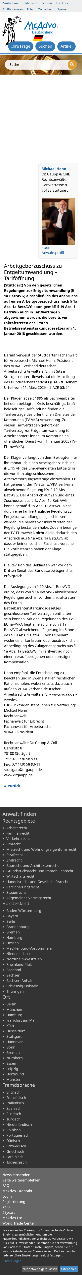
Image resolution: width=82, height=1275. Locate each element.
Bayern (12, 916)
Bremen (13, 932)
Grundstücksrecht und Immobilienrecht (39, 870)
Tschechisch (16, 1162)
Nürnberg (14, 1057)
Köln (10, 1025)
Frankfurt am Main (22, 1020)
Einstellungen (12, 1261)
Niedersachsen (18, 953)
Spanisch (13, 1108)
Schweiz (47, 3)
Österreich (30, 3)
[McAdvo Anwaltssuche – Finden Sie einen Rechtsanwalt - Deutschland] (41, 25)
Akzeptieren (69, 1269)
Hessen (12, 942)
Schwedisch (16, 1146)
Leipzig (12, 1068)
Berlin (11, 921)
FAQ (5, 1185)
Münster (13, 1079)
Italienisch (15, 1103)
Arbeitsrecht (16, 827)
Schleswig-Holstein (22, 986)
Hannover (14, 1041)
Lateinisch (14, 1156)
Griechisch (15, 1151)
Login (7, 1196)
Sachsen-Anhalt (19, 980)
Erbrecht (13, 844)
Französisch (16, 1097)
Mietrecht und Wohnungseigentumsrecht (41, 849)
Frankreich (63, 3)
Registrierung (13, 1201)
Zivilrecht (14, 860)
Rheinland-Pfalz (19, 964)
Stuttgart (14, 1036)
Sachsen (13, 975)
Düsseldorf (15, 1031)
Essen (11, 1063)
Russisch (13, 1113)
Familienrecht (17, 833)
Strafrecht (14, 854)
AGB (6, 1207)
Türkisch (13, 1119)
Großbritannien (12, 9)
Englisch (13, 1092)
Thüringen (15, 991)
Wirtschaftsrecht (20, 876)
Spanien (62, 9)
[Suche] (72, 65)
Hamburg (14, 937)
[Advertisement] (41, 118)
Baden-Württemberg (23, 910)
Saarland (13, 969)
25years (8, 1212)
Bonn (10, 1047)
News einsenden (16, 1174)
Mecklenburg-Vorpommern (29, 948)
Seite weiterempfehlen (21, 1180)
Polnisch (13, 1129)
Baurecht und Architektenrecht (32, 865)
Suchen (45, 46)
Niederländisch (19, 1124)
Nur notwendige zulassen (40, 1269)
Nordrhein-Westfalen (24, 959)
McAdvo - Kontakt (17, 1190)
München (14, 1009)
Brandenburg (17, 926)
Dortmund (15, 1074)
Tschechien (45, 9)
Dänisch (13, 1140)
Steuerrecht (16, 892)
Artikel (66, 46)
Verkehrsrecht (18, 838)
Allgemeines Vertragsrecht (28, 897)
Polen (30, 9)
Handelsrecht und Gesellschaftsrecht (37, 881)
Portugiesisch (17, 1135)
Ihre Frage (20, 46)
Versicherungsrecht (22, 887)
